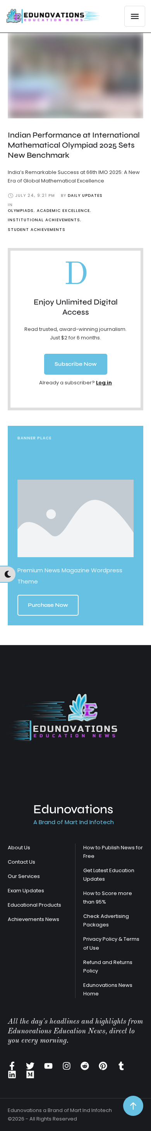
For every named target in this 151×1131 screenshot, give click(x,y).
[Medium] (30, 1074)
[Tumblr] (121, 1066)
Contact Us (21, 862)
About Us (19, 847)
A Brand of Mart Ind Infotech (73, 822)
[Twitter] (30, 1066)
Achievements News (33, 919)
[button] (75, 364)
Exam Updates (26, 890)
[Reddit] (85, 1066)
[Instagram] (66, 1066)
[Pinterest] (103, 1066)
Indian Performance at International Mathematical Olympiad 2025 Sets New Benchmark (74, 145)
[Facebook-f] (12, 1066)
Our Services (24, 876)
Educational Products (34, 905)
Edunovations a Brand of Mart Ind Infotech (60, 1110)
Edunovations (73, 809)
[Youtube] (48, 1066)
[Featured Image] (75, 76)
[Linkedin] (12, 1074)
